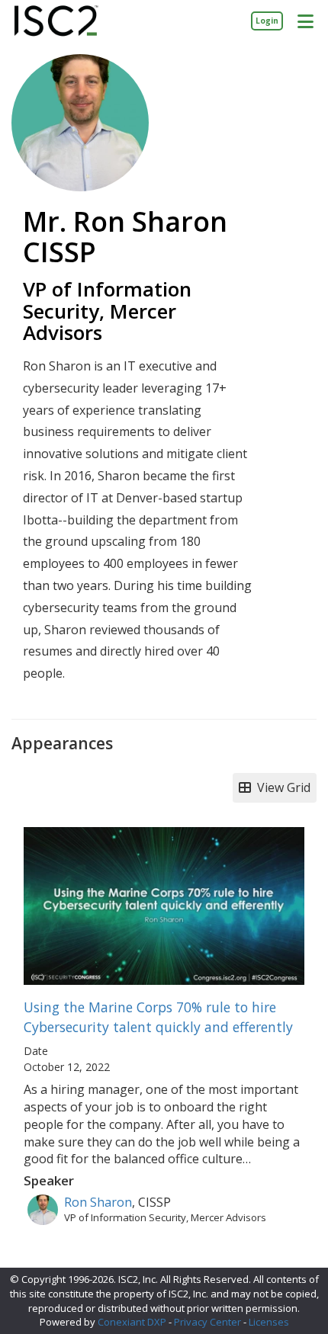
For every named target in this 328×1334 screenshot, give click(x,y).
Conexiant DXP (132, 1322)
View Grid (280, 787)
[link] (267, 20)
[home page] (56, 21)
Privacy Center (207, 1322)
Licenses (269, 1322)
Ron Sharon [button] (98, 1202)
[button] (305, 20)
